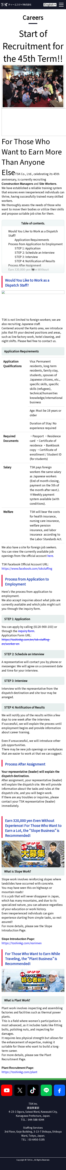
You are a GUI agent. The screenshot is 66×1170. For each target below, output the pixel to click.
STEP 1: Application (27, 248)
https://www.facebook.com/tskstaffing (27, 568)
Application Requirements (32, 240)
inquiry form (26, 631)
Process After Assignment (24, 265)
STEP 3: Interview (26, 257)
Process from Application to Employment (35, 244)
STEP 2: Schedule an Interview (35, 252)
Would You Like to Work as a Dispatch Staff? (33, 233)
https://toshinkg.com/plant (19, 1072)
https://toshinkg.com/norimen (22, 943)
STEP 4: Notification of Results (35, 261)
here (50, 555)
